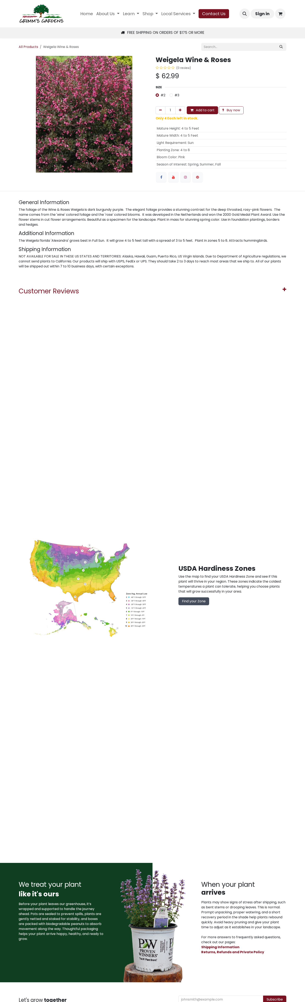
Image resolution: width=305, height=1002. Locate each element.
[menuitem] (87, 13)
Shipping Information (220, 947)
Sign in (262, 14)
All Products (28, 46)
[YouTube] (173, 177)
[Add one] (180, 110)
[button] (244, 14)
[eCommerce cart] (280, 14)
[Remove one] (160, 110)
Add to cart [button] (205, 110)
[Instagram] (185, 177)
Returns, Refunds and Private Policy (232, 952)
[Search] (281, 47)
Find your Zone (194, 601)
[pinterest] (198, 177)
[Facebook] (161, 177)
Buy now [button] (233, 110)
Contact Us (214, 14)
